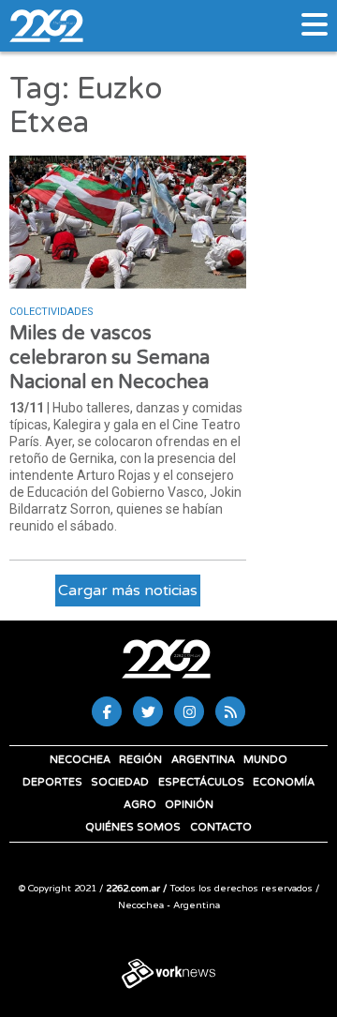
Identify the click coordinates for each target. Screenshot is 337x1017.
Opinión (189, 805)
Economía (284, 782)
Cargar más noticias (128, 590)
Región (140, 760)
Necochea (80, 760)
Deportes (52, 782)
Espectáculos (201, 782)
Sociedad (120, 782)
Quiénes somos (133, 827)
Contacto (221, 827)
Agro (140, 805)
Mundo (265, 760)
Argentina (203, 760)
